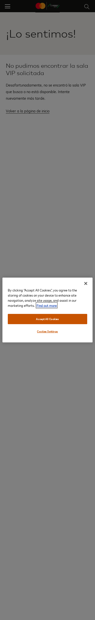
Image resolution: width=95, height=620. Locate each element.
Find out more (47, 305)
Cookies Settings (47, 331)
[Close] (85, 283)
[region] (47, 310)
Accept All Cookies (47, 319)
